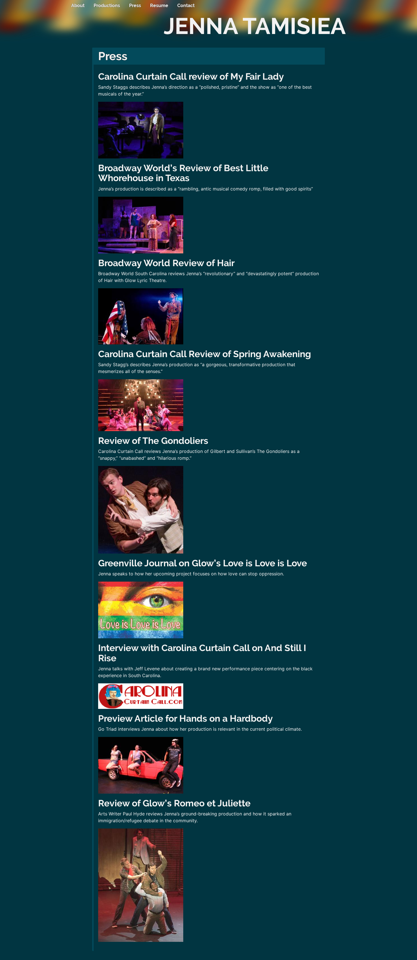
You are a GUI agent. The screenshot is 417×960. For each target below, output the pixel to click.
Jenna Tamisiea (255, 26)
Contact (186, 5)
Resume (159, 5)
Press (135, 5)
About (78, 5)
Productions (107, 5)
